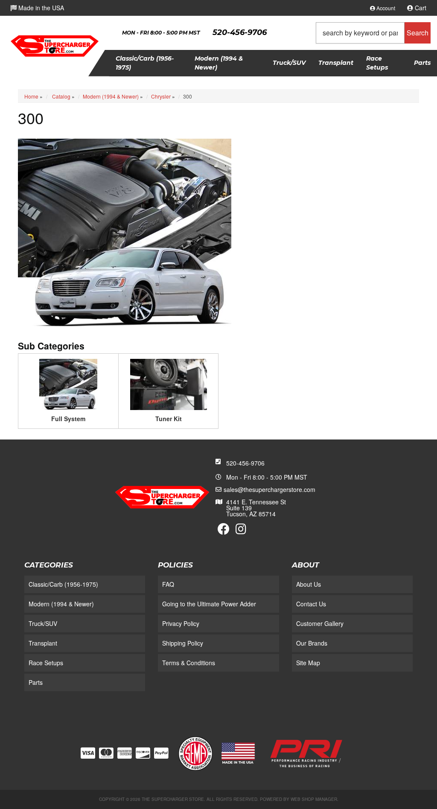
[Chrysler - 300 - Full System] (68, 383)
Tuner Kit (168, 418)
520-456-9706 (245, 463)
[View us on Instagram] (241, 531)
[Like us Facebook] (224, 531)
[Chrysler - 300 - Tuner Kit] (168, 383)
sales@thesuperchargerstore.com (269, 489)
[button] (373, 33)
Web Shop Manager (314, 799)
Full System (68, 418)
